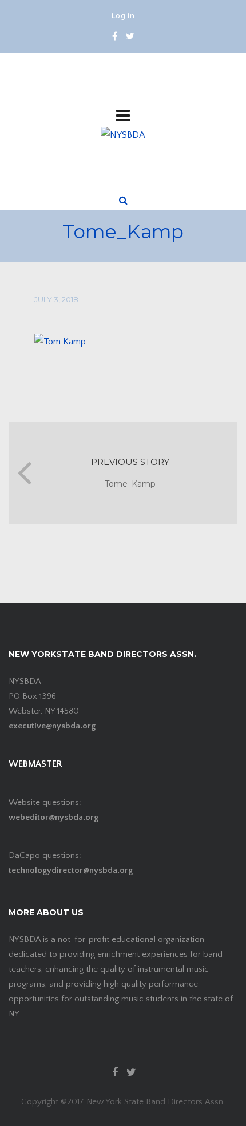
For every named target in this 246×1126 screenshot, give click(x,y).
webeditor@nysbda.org (53, 817)
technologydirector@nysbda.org (71, 870)
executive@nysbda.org (52, 726)
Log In (123, 16)
